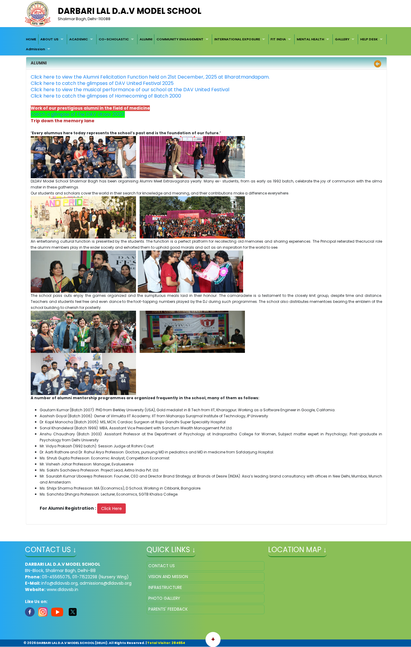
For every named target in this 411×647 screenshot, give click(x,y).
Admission (35, 49)
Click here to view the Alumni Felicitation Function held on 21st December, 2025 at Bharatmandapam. (150, 76)
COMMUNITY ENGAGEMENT (179, 39)
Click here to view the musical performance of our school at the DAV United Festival (130, 89)
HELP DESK (369, 39)
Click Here (111, 508)
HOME (31, 39)
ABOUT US (49, 39)
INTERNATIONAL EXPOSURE (237, 39)
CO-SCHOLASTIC (114, 39)
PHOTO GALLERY (164, 598)
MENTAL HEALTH (310, 39)
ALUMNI (146, 39)
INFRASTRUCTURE (165, 587)
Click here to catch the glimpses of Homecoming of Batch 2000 (106, 95)
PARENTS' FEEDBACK (168, 609)
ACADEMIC (78, 39)
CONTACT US (161, 566)
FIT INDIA (278, 39)
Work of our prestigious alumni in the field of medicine (90, 108)
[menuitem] (31, 39)
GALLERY (342, 39)
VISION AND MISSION (168, 577)
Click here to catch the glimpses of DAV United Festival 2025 (102, 83)
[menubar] (205, 44)
